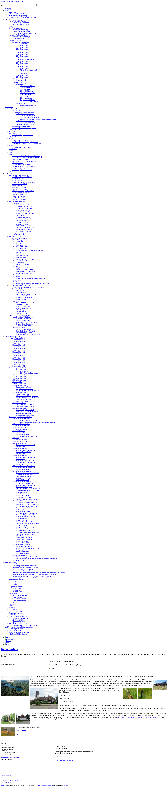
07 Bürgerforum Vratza (19, 189)
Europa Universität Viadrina (17, 21)
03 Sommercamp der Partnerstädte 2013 (24, 182)
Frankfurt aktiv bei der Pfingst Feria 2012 (25, 142)
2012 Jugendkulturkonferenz (21, 261)
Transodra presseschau (15, 613)
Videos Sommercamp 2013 (28, 70)
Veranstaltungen (17, 590)
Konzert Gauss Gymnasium (24, 324)
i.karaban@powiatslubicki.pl (64, 760)
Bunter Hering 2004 (18, 366)
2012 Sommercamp (22, 72)
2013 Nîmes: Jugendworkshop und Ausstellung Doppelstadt (30, 284)
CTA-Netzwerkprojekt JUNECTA (19, 285)
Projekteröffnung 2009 (23, 205)
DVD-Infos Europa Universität (22, 24)
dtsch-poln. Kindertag (19, 79)
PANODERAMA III (22, 480)
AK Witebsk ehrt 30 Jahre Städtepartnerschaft (23, 17)
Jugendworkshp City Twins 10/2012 (27, 523)
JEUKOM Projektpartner (20, 238)
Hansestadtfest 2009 (18, 357)
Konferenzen (16, 203)
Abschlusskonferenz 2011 (24, 231)
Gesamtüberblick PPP (19, 234)
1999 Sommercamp (22, 66)
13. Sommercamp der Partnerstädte (27, 506)
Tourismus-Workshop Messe (25, 474)
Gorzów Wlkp (13, 131)
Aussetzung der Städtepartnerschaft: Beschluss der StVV (29, 578)
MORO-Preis (16, 588)
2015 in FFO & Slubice (19, 555)
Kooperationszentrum (15, 587)
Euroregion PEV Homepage (21, 37)
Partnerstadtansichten (15, 129)
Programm (19, 254)
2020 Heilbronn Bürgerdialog (18, 16)
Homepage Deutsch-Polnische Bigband (24, 625)
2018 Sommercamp (22, 44)
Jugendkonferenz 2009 (23, 212)
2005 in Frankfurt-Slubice (20, 448)
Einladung (19, 252)
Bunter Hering (20, 446)
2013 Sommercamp (22, 68)
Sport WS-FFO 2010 (22, 224)
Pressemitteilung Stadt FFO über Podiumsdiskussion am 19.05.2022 (33, 576)
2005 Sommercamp (22, 56)
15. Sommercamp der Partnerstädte (27, 557)
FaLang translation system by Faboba (7, 775)
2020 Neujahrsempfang (27, 122)
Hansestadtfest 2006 (18, 362)
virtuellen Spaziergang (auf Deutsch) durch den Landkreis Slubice (138, 717)
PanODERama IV (22, 509)
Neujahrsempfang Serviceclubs (25, 527)
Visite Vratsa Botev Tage (24, 399)
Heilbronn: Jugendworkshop (25, 415)
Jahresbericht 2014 (18, 110)
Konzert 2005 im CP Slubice (21, 31)
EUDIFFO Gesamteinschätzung (22, 177)
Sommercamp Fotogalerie (24, 487)
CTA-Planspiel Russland (24, 308)
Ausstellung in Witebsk (16, 629)
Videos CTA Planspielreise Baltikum (27, 303)
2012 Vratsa (24, 96)
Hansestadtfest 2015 (18, 347)
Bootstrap (3, 785)
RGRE (14, 583)
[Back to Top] (1, 777)
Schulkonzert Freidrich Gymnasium (27, 322)
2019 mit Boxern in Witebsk (21, 164)
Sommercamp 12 (21, 518)
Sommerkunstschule (22, 551)
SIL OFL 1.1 (67, 785)
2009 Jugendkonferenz (27, 87)
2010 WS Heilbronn (26, 91)
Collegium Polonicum (19, 601)
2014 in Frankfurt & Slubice (21, 544)
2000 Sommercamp (22, 65)
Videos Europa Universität (20, 23)
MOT (14, 581)
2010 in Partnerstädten (19, 408)
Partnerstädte (9, 107)
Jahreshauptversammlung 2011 (21, 30)
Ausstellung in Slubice (15, 630)
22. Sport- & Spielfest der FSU (25, 515)
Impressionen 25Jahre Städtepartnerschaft (25, 166)
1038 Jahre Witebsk (22, 401)
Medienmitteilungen (22, 255)
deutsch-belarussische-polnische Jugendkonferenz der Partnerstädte (36, 559)
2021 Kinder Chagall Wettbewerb (30, 117)
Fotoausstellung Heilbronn (24, 333)
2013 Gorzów (16, 280)
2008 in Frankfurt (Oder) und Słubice (23, 466)
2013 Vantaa (16, 275)
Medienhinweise (21, 257)
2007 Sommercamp (22, 52)
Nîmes (11, 138)
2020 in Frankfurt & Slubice (25, 121)
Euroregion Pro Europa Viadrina (18, 35)
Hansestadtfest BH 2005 (23, 452)
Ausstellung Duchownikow (24, 537)
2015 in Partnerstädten (19, 375)
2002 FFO (15, 438)
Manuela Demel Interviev (28, 105)
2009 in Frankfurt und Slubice (21, 481)
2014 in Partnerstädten (19, 376)
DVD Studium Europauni (20, 595)
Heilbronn (12, 133)
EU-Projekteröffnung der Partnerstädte (28, 488)
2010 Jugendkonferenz (27, 89)
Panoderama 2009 (21, 492)
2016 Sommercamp (22, 45)
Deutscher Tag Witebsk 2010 (25, 410)
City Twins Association (16, 28)
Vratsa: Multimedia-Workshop (25, 404)
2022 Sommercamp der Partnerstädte (27, 420)
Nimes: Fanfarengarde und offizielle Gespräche (30, 278)
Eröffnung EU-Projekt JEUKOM (26, 504)
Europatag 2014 (21, 550)
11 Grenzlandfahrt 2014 (19, 194)
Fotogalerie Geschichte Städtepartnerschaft (25, 567)
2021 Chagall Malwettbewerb (18, 634)
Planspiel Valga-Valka (23, 306)
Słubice (11, 145)
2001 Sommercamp (22, 63)
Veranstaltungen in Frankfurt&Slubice (20, 417)
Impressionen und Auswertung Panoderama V (30, 250)
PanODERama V (21, 520)
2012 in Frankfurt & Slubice (21, 511)
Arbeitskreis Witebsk (15, 564)
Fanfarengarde (13, 609)
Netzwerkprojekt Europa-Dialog (18, 175)
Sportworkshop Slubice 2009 (25, 213)
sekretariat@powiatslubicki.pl (10, 757)
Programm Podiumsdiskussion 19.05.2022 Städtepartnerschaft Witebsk (34, 574)
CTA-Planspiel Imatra (23, 310)
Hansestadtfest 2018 (18, 341)
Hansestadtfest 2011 (18, 354)
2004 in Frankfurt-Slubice (20, 443)
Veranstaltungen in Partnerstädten (19, 368)
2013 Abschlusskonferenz (20, 282)
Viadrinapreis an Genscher (24, 539)
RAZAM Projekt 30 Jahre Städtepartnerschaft (26, 571)
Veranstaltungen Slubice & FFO (22, 147)
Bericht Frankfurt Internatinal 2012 (23, 124)
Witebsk (11, 154)
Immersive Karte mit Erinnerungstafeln (24, 128)
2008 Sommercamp (22, 77)
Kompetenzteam (17, 82)
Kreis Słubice (13, 149)
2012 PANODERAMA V (20, 248)
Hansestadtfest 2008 (18, 359)
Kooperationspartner (11, 562)
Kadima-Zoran (13, 136)
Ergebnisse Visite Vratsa (23, 268)
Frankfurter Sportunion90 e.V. (18, 616)
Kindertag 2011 (21, 80)
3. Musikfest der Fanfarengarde (25, 508)
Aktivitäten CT (21, 84)
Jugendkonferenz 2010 (23, 220)
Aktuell (7, 10)
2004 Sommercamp (22, 58)
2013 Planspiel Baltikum (27, 86)
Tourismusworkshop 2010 (24, 217)
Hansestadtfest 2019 (18, 340)
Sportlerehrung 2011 (18, 622)
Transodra (12, 608)
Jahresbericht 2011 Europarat (21, 126)
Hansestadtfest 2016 (18, 345)
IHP (13, 602)
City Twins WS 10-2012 (27, 100)
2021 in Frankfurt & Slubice (25, 114)
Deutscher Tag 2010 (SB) (20, 159)
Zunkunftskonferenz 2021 (28, 115)
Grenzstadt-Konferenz (23, 296)
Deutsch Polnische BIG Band (18, 623)
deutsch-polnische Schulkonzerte (22, 317)
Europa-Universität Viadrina (21, 599)
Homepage (8, 9)
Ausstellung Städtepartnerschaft (22, 170)
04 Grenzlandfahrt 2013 (19, 184)
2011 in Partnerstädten (19, 403)
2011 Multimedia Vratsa (27, 93)
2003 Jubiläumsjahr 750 (19, 441)
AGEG (14, 585)
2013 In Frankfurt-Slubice (20, 525)
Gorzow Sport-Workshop (24, 413)
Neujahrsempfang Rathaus (24, 530)
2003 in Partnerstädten (19, 380)
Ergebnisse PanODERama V (25, 259)
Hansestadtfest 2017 (18, 343)
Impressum (8, 782)
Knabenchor (12, 615)
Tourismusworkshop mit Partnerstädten (28, 490)
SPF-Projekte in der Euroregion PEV (20, 315)
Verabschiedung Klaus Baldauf (25, 534)
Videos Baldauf (21, 312)
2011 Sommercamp (22, 73)
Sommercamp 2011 (26, 94)
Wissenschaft (13, 594)
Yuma (10, 171)
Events (11, 26)
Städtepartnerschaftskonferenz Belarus (28, 548)
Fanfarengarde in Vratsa (23, 387)
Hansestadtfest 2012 (18, 352)
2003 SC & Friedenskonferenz (25, 59)
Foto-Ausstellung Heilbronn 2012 (22, 135)
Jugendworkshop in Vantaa (24, 389)
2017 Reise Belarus (22, 371)
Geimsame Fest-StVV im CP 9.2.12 (27, 513)
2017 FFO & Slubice (18, 431)
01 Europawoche (17, 178)
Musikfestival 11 (17, 611)
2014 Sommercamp (22, 49)
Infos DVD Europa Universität (25, 331)
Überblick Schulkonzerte (24, 319)
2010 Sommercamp (22, 51)
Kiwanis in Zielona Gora (24, 541)
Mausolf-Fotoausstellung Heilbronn (27, 396)
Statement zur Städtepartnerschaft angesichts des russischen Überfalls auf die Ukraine (38, 573)
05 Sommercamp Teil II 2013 (21, 185)
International (8, 19)
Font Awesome (49, 785)
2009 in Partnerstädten (19, 378)
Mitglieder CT (20, 103)
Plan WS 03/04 (21, 292)
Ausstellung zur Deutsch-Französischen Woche (26, 143)
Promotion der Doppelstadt (20, 327)
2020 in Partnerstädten (19, 383)
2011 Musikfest (17, 243)
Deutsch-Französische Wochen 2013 (23, 140)
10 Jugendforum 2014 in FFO (21, 192)
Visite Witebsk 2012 (18, 168)
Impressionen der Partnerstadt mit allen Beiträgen (27, 156)
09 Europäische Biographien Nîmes (23, 191)
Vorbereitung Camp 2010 (24, 219)
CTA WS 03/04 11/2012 (19, 291)
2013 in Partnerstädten (19, 385)
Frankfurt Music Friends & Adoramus (27, 411)
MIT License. (41, 785)
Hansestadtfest (20, 464)
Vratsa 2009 (20, 215)
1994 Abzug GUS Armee (20, 439)
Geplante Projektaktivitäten (24, 273)
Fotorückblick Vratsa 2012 (24, 270)
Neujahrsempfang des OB (24, 546)
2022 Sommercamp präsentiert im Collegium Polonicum (37, 422)
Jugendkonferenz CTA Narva (25, 406)
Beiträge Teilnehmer (22, 264)
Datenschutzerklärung (11, 780)
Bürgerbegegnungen (18, 233)
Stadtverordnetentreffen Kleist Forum (27, 532)
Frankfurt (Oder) (14, 108)
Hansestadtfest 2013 (18, 350)
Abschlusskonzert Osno (23, 326)
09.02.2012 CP (17, 592)
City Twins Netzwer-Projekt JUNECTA (24, 33)
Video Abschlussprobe (23, 320)
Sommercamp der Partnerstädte (25, 445)
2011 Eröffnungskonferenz (20, 240)
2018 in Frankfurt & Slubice (17, 14)
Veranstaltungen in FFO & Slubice (23, 112)
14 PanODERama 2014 (19, 199)
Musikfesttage (20, 536)
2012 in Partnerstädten (19, 392)
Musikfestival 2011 (22, 245)
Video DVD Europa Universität (26, 329)
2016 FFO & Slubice (18, 432)
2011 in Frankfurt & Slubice (21, 501)
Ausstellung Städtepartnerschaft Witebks (24, 566)
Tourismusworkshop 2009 (24, 206)
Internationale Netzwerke (16, 580)
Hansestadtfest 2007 (18, 361)
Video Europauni (17, 597)
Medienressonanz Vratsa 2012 (25, 271)
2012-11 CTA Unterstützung (29, 101)
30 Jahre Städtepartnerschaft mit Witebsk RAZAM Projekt (38, 119)
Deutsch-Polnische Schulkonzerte (26, 522)
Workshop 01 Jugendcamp (20, 289)
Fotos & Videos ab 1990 (12, 336)
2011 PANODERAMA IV (20, 247)
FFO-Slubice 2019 (18, 560)
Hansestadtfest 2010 (18, 355)
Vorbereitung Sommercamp (24, 483)
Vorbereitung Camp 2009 (24, 208)
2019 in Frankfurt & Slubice (21, 425)
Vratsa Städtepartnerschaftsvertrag (26, 499)
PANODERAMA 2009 (23, 210)
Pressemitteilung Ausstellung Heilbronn (28, 334)
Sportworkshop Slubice (23, 497)
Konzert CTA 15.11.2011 (24, 298)
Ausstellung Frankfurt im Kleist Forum (20, 632)
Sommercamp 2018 (22, 429)
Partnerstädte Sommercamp (20, 42)
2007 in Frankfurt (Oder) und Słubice (23, 460)
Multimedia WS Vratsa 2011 (25, 229)
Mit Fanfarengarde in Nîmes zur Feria (27, 397)
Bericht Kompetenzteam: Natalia (26, 294)
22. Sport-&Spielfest (18, 620)
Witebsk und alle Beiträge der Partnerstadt (29, 157)
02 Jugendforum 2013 (19, 180)
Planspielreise (16, 301)
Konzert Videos (21, 299)
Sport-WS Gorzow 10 (23, 222)
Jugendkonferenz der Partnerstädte (26, 494)
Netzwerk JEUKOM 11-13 (17, 236)
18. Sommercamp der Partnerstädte (27, 436)
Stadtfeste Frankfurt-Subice (17, 338)
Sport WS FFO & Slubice (24, 478)
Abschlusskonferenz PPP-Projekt (26, 502)
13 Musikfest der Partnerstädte (21, 198)
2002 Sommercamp (22, 61)
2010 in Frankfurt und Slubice (21, 471)
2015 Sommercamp (22, 47)
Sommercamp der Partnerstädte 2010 (27, 473)
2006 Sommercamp (22, 54)
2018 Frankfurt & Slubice (20, 427)
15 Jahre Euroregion (18, 38)
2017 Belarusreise (17, 163)
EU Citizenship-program (16, 606)
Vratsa (10, 152)
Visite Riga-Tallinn (22, 305)
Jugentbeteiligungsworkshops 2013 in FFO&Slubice (28, 287)
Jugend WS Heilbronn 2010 (25, 227)
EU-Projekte (8, 173)
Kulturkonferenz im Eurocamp (25, 516)
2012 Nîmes (16, 277)
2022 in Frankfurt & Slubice (21, 418)
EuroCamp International (16, 40)
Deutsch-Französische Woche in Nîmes (28, 390)
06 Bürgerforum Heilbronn (20, 187)
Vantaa (11, 150)
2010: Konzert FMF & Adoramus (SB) (24, 161)
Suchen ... (4, 5)
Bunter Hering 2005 (18, 364)
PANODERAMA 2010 (23, 226)
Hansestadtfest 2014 (18, 348)
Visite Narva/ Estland (22, 313)
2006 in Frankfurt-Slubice (20, 455)
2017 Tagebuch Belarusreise (29, 373)
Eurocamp (12, 604)
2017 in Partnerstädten (19, 369)
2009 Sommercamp (22, 75)
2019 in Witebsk (14, 12)
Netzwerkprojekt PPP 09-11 (17, 201)
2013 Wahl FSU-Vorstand (20, 618)
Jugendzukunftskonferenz (24, 476)
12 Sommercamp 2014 (19, 196)
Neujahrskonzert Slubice (23, 529)
